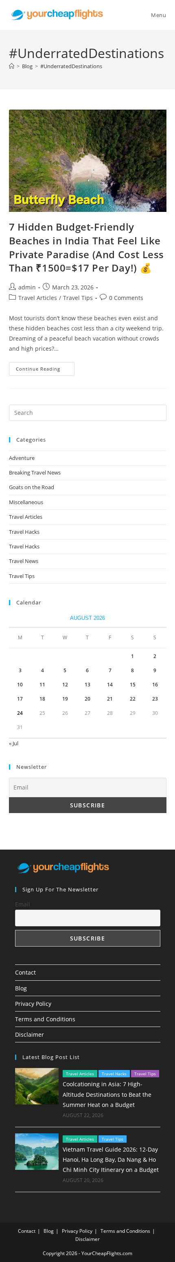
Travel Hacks (24, 531)
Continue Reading (45, 370)
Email (22, 904)
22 (133, 698)
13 (87, 684)
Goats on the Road (31, 487)
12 (65, 684)
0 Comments (126, 298)
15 (133, 684)
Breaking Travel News (35, 472)
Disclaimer (29, 1034)
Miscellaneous (26, 502)
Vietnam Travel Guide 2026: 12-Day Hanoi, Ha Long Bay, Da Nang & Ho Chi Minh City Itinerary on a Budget (111, 1160)
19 (65, 698)
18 (42, 698)
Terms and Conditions (45, 1019)
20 (87, 698)
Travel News (23, 561)
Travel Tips (78, 298)
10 (20, 684)
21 (110, 698)
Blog (21, 988)
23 (155, 698)
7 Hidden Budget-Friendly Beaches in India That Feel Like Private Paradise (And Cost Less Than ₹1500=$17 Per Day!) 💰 (86, 247)
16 (155, 684)
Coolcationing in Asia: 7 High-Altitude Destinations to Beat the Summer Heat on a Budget (107, 1094)
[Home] (11, 66)
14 (110, 684)
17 (20, 698)
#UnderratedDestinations (71, 66)
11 (42, 684)
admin (27, 287)
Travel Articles (37, 298)
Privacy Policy (33, 1003)
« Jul (13, 743)
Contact (25, 972)
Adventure (22, 458)
